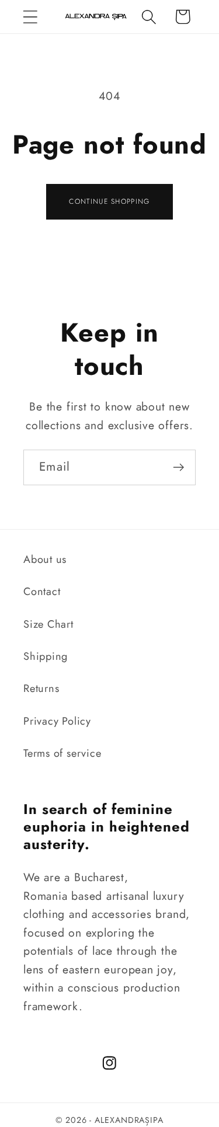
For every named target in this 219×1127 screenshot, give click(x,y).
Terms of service (62, 753)
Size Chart (48, 624)
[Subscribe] (178, 467)
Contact (41, 591)
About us (45, 559)
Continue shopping (109, 201)
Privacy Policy (57, 721)
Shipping (45, 656)
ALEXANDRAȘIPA (129, 1120)
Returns (41, 688)
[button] (30, 16)
